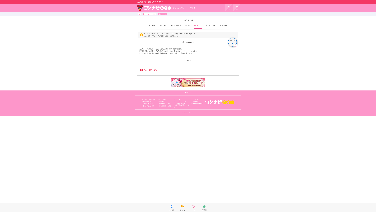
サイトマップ (178, 99)
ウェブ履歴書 (223, 25)
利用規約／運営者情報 (149, 99)
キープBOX (152, 25)
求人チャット (198, 25)
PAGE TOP (188, 93)
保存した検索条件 (175, 25)
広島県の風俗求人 (148, 103)
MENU (236, 8)
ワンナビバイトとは (180, 101)
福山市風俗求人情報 (148, 106)
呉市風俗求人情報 (180, 103)
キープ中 (232, 42)
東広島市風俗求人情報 (197, 103)
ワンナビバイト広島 (149, 14)
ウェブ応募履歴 (210, 25)
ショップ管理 (194, 101)
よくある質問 (162, 99)
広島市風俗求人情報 (164, 103)
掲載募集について (148, 101)
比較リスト (163, 25)
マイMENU (229, 8)
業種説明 (161, 101)
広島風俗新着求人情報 (165, 106)
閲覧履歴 (187, 25)
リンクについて (195, 99)
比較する (182, 208)
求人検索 (171, 208)
